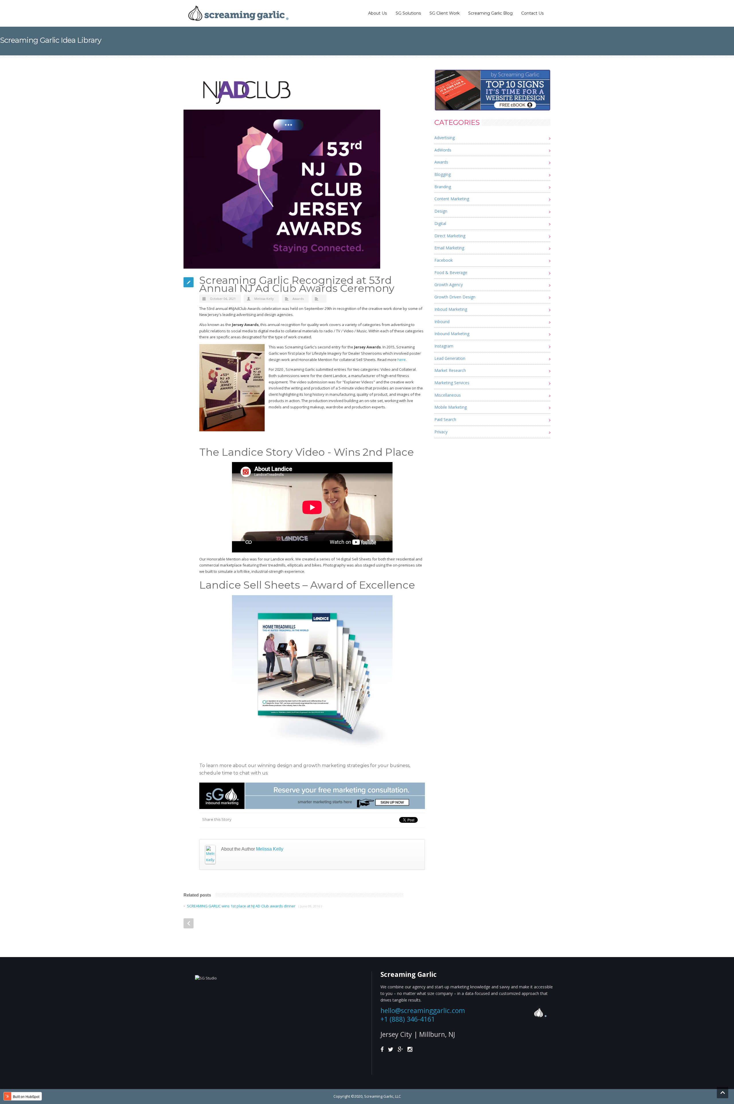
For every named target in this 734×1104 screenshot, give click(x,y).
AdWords (442, 150)
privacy (441, 431)
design (440, 211)
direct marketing (449, 235)
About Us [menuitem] (377, 13)
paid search (445, 419)
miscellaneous (447, 395)
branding (442, 186)
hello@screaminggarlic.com (422, 1010)
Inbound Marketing (451, 333)
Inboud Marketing (450, 309)
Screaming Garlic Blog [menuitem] (490, 13)
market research (450, 370)
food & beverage (450, 272)
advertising (444, 137)
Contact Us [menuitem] (532, 13)
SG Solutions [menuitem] (408, 13)
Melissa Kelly (264, 298)
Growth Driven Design (454, 297)
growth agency (448, 284)
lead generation (449, 358)
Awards (298, 298)
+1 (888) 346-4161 (407, 1019)
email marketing (449, 248)
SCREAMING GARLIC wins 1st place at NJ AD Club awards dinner (241, 906)
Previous (189, 923)
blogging (442, 174)
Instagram (443, 346)
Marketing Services (451, 382)
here (401, 359)
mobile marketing (450, 407)
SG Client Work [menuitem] (445, 13)
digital (440, 223)
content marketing (451, 198)
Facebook (443, 260)
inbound (442, 321)
